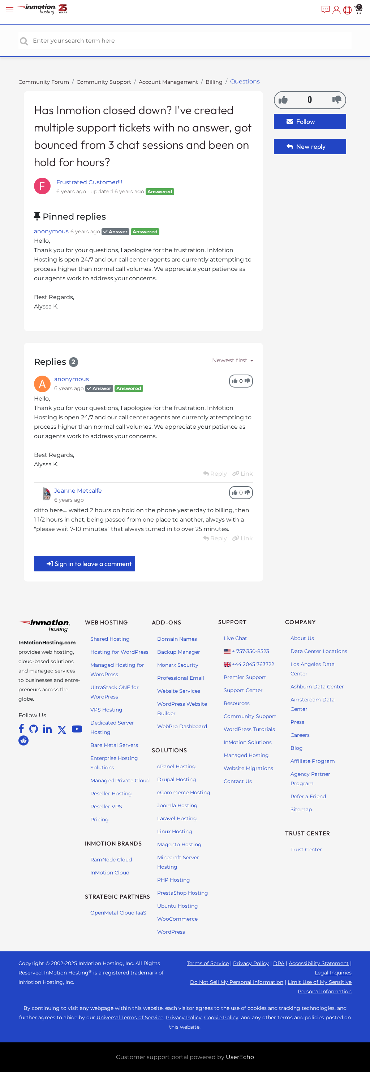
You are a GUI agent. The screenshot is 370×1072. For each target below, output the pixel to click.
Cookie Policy (221, 1017)
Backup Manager (178, 652)
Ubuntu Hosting (177, 906)
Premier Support (245, 677)
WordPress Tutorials (249, 729)
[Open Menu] (10, 10)
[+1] (283, 99)
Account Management (168, 82)
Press (297, 722)
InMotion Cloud (109, 872)
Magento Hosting (179, 844)
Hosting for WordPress (119, 652)
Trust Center (306, 849)
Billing (214, 82)
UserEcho (240, 1057)
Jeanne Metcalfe (78, 490)
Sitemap (301, 809)
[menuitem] (324, 10)
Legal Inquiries (333, 972)
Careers (300, 735)
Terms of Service (208, 963)
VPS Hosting (106, 709)
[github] (34, 729)
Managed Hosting (246, 755)
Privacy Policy (251, 963)
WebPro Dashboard (182, 726)
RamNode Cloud (111, 859)
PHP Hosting (173, 880)
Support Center (243, 690)
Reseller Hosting (111, 793)
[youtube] (77, 729)
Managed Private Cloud (120, 780)
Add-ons (166, 622)
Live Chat (235, 638)
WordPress (171, 932)
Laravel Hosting (177, 818)
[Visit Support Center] (346, 10)
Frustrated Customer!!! (89, 182)
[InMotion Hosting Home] (48, 10)
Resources (237, 703)
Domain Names (177, 639)
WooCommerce (177, 919)
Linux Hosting (174, 831)
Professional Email (180, 678)
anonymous (51, 231)
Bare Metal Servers (114, 745)
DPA (278, 963)
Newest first (230, 360)
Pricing (99, 819)
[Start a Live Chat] (324, 10)
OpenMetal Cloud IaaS (118, 912)
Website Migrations (248, 768)
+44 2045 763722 (252, 664)
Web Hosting (106, 622)
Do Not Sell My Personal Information (236, 982)
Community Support (104, 82)
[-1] (336, 99)
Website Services (178, 691)
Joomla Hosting (177, 805)
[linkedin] (48, 729)
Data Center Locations (319, 651)
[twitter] (63, 729)
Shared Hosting (110, 639)
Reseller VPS (106, 806)
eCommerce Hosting (183, 792)
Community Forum (43, 82)
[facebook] (22, 729)
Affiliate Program (313, 761)
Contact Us (238, 781)
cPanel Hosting (176, 766)
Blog (297, 748)
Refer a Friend (308, 796)
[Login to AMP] (335, 10)
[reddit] (23, 740)
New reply (310, 146)
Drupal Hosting (176, 779)
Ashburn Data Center (317, 686)
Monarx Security (177, 665)
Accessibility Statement (319, 963)
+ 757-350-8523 (250, 651)
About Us (302, 638)
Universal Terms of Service (129, 1017)
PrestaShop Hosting (182, 893)
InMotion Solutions (248, 742)
